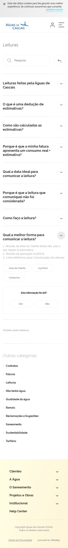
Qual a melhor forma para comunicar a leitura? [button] (23, 237)
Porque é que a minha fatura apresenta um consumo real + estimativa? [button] (26, 150)
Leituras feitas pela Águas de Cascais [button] (26, 85)
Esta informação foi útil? (34, 293)
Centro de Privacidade (20, 540)
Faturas (10, 374)
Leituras (11, 382)
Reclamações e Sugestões (22, 416)
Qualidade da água (18, 399)
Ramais (10, 407)
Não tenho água (16, 390)
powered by (49, 540)
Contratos (12, 365)
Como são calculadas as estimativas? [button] (22, 127)
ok (4, 3)
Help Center (18, 511)
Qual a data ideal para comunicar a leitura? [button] (20, 174)
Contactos (14, 277)
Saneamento (14, 424)
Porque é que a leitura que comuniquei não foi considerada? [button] (24, 197)
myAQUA (43, 268)
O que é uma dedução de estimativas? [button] (23, 106)
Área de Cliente (17, 268)
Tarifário (11, 441)
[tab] (34, 85)
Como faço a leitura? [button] (19, 218)
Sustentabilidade (16, 432)
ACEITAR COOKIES (54, 10)
